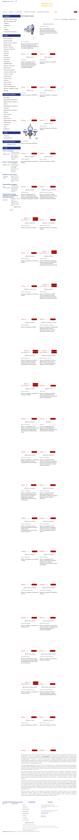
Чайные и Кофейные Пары (11, 88)
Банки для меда (8, 38)
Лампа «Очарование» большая (46, 325)
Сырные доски (8, 78)
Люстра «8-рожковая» (44, 523)
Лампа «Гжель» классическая (46, 192)
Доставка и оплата (57, 8)
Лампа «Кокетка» (43, 258)
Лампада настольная (25, 457)
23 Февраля (7, 25)
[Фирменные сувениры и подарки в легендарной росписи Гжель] (16, 1)
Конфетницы (7, 44)
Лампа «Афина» (43, 126)
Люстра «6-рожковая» (26, 523)
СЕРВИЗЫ (8, 63)
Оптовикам (26, 813)
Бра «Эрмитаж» (24, 141)
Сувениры (6, 124)
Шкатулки (6, 128)
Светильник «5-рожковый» (45, 590)
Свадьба (6, 29)
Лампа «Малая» (43, 291)
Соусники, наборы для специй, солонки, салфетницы (10, 74)
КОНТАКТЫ (50, 802)
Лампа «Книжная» (25, 258)
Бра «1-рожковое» (25, 41)
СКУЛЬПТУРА (7, 122)
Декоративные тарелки (10, 99)
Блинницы (8, 40)
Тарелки (7, 82)
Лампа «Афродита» (25, 159)
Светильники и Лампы (10, 120)
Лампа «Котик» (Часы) (26, 291)
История (65, 8)
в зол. (22, 219)
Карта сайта (26, 820)
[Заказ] (34, 54)
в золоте (23, 684)
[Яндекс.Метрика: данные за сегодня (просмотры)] (29, 822)
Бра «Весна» (24, 59)
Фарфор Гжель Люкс (7, 831)
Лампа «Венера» (43, 159)
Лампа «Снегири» (25, 391)
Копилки (6, 112)
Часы (5, 126)
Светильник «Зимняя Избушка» (47, 656)
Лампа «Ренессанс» (25, 358)
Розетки (6, 55)
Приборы (6, 53)
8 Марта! (6, 23)
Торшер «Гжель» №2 (44, 722)
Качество (49, 8)
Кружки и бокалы (8, 47)
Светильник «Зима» (25, 656)
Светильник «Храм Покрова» (46, 689)
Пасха (5, 27)
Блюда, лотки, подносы (10, 42)
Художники (25, 811)
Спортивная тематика (10, 31)
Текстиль (6, 135)
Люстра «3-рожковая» (44, 457)
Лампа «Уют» (43, 391)
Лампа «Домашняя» (25, 225)
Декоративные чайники (10, 110)
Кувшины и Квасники (9, 49)
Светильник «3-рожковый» (27, 590)
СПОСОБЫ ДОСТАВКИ (17, 802)
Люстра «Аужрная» (25, 557)
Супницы (6, 80)
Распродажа (18, 11)
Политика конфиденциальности (28, 830)
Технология (26, 809)
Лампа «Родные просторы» (46, 358)
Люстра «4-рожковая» (26, 490)
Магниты (6, 116)
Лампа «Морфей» (25, 325)
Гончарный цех (8, 137)
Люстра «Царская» (44, 557)
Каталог (5, 11)
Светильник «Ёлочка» (44, 623)
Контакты (75, 8)
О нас (43, 8)
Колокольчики (7, 114)
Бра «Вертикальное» (44, 26)
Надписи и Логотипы (29, 11)
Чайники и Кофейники (10, 86)
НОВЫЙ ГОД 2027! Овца (10, 19)
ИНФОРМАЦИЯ (31, 802)
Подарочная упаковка (43, 11)
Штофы (6, 90)
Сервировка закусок (9, 69)
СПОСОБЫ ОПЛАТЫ (7, 802)
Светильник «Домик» (25, 623)
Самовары (6, 59)
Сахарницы (7, 61)
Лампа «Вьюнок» (24, 192)
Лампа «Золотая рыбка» (45, 225)
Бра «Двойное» (43, 59)
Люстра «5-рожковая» (44, 490)
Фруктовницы (8, 84)
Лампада (42, 424)
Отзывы (25, 817)
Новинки (11, 11)
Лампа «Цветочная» (25, 424)
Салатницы (7, 57)
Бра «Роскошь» (43, 92)
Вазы (6, 97)
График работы (44, 813)
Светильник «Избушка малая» (27, 689)
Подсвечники (7, 118)
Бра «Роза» (23, 92)
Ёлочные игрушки (10, 21)
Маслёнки (6, 51)
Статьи (69, 8)
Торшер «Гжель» (24, 722)
